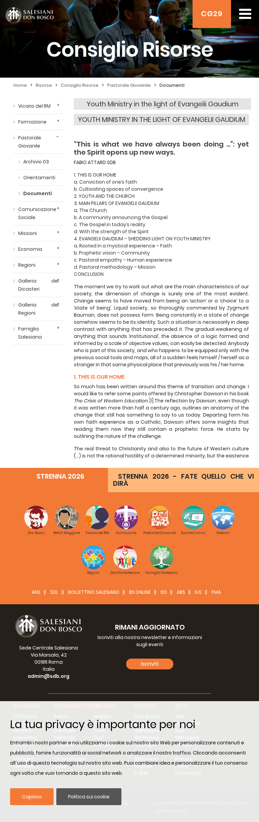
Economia (30, 249)
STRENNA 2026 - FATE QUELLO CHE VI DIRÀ (183, 480)
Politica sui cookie (89, 796)
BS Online (140, 592)
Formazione (32, 121)
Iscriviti (150, 664)
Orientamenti (39, 177)
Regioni (26, 265)
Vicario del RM (34, 106)
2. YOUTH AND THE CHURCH (104, 196)
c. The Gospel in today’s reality (109, 224)
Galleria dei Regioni (38, 308)
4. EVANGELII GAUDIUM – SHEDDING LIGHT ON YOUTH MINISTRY (142, 238)
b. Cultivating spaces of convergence (118, 189)
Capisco (32, 796)
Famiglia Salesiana (30, 332)
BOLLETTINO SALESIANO (93, 592)
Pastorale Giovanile (29, 141)
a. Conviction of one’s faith (105, 182)
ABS (181, 592)
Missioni (27, 233)
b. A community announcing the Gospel (121, 217)
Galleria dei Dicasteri (38, 284)
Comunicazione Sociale (37, 213)
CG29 (212, 13)
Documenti (37, 193)
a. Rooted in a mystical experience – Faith (123, 245)
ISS (164, 592)
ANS (36, 592)
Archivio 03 (36, 161)
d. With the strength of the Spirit (111, 231)
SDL (54, 592)
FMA (216, 592)
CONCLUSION (89, 274)
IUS (198, 592)
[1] (151, 400)
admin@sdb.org (48, 676)
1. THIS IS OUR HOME (95, 174)
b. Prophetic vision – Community (112, 252)
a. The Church (90, 210)
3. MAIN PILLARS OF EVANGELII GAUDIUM (116, 203)
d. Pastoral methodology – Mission (114, 267)
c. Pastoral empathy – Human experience (123, 260)
